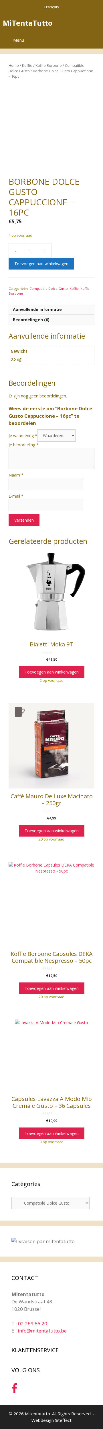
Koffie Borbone (48, 65)
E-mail (16, 496)
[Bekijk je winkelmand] (95, 22)
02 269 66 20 (32, 1323)
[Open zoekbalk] (79, 22)
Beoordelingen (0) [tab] (31, 319)
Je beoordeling (24, 444)
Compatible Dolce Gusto (48, 288)
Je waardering (23, 435)
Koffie (27, 65)
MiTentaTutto (27, 23)
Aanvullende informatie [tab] (37, 309)
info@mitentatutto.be (42, 1330)
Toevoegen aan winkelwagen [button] (52, 672)
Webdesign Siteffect (51, 1420)
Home (14, 65)
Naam (16, 475)
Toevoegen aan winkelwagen (41, 263)
